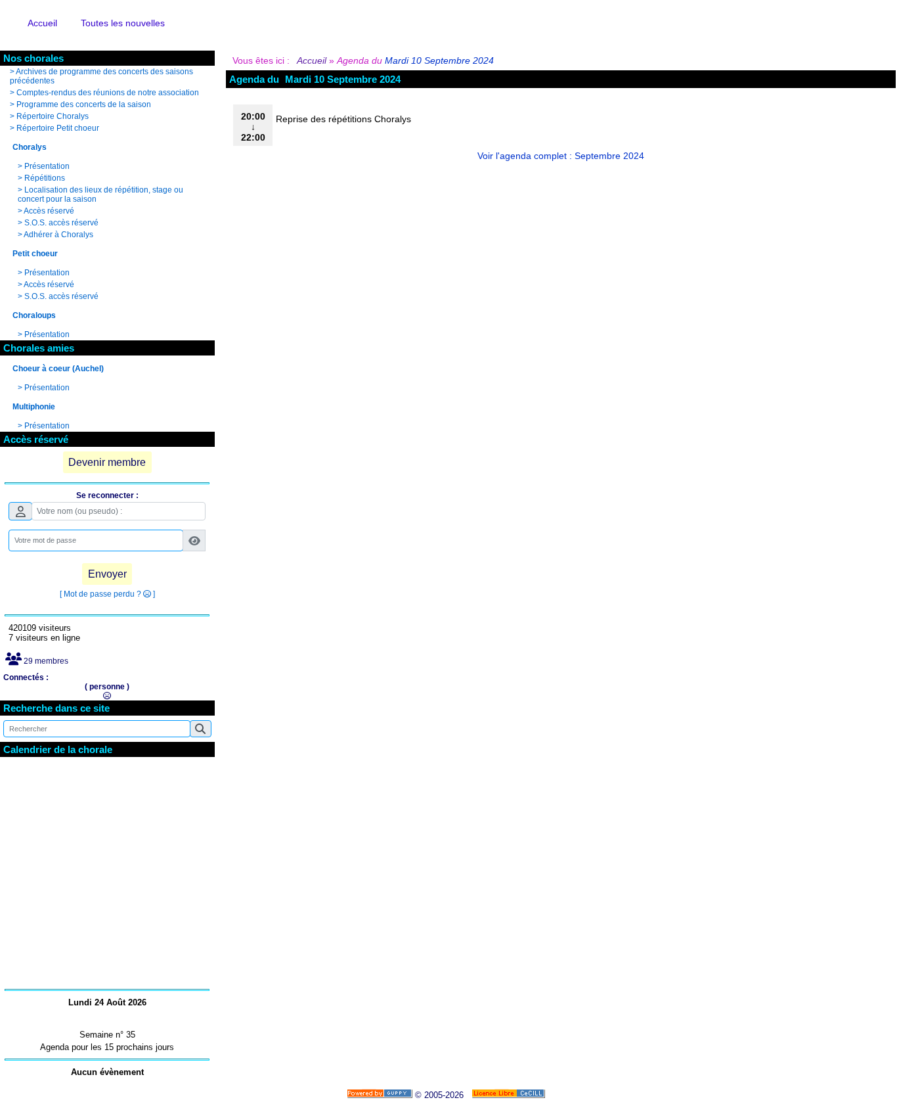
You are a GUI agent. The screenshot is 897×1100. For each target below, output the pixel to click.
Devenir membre (107, 462)
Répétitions (44, 178)
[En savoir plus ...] (509, 1095)
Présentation (47, 166)
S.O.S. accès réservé (61, 222)
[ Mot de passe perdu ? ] (107, 594)
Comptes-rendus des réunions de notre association (107, 92)
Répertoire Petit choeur (57, 128)
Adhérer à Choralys (58, 234)
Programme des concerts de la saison (83, 104)
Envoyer (107, 574)
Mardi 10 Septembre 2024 (439, 60)
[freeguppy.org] (381, 1095)
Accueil (312, 60)
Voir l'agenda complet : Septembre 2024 (560, 155)
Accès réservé (49, 211)
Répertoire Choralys (52, 116)
